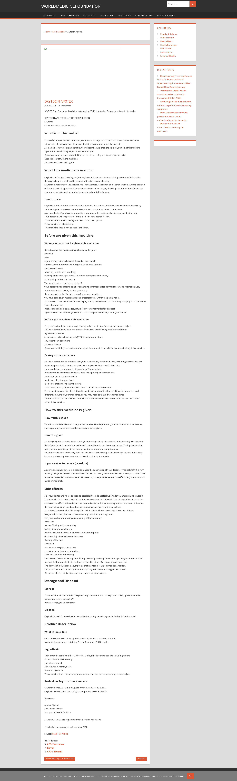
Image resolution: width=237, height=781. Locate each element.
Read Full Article (60, 733)
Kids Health (89, 15)
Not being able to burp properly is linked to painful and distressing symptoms (174, 105)
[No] (234, 776)
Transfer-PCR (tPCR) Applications (60, 759)
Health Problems (70, 15)
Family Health (107, 15)
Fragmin (140, 759)
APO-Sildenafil (54, 751)
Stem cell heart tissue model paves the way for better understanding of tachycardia (172, 116)
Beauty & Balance (166, 15)
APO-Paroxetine (55, 744)
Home (47, 31)
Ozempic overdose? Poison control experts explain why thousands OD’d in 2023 (171, 94)
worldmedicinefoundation (71, 6)
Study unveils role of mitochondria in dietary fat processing (170, 127)
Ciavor (50, 748)
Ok (190, 776)
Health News (50, 15)
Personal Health (143, 15)
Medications (124, 15)
